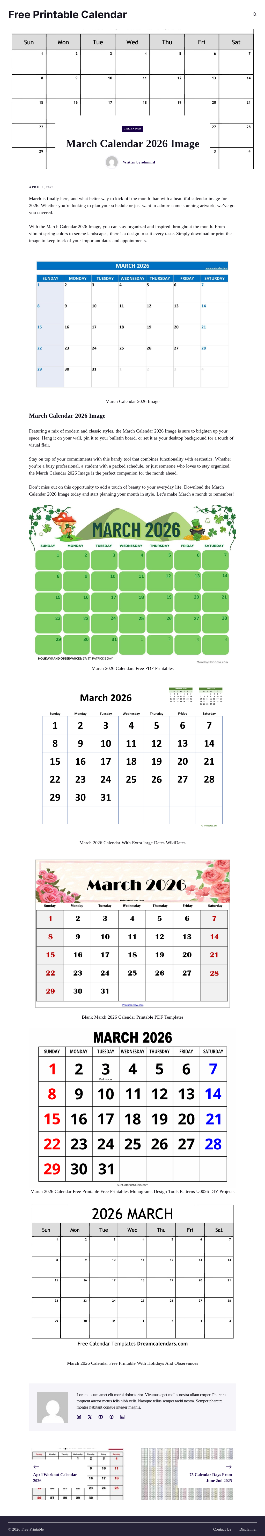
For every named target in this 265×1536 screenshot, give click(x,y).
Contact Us (222, 1529)
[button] (253, 14)
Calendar (132, 128)
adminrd (148, 162)
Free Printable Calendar (67, 14)
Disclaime (247, 1529)
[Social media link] (79, 1417)
